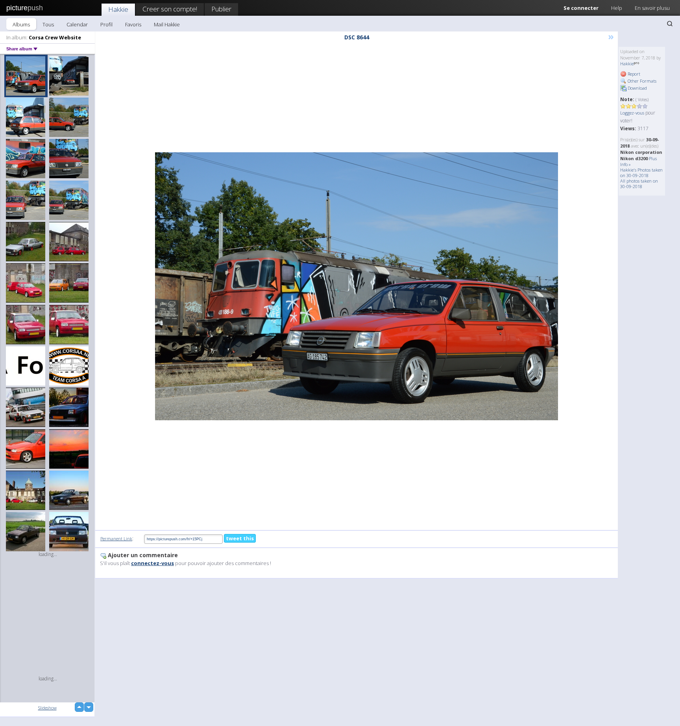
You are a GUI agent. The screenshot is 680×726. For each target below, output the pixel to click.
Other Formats (641, 81)
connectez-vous (152, 563)
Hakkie (118, 9)
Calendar (77, 24)
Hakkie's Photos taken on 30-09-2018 (641, 172)
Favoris (133, 24)
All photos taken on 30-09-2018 (639, 183)
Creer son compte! (169, 8)
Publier (221, 8)
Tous (48, 24)
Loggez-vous (632, 113)
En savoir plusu (652, 7)
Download (636, 88)
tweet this (240, 538)
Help (616, 7)
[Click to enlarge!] (356, 286)
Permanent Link (116, 538)
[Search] (669, 23)
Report (633, 74)
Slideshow (47, 708)
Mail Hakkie (167, 24)
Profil (106, 24)
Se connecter (581, 7)
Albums (21, 24)
